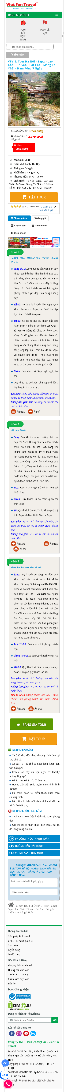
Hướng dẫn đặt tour (18, 970)
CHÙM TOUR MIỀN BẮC (29, 905)
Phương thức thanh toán (20, 965)
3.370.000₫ (35, 137)
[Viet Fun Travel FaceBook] (11, 1033)
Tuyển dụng (14, 949)
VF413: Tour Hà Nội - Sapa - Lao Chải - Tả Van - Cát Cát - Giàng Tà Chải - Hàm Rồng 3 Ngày (31, 64)
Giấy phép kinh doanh (19, 936)
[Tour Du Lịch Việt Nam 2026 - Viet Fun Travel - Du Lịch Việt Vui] (21, 5)
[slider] (17, 206)
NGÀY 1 (15, 252)
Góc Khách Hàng (17, 960)
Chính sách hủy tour (18, 979)
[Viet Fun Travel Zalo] (32, 1033)
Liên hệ (12, 983)
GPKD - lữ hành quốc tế (20, 940)
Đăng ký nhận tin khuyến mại (24, 1013)
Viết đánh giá (46, 210)
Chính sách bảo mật (18, 974)
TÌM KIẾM (18, 54)
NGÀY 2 (15, 424)
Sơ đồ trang (14, 954)
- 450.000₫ (21, 149)
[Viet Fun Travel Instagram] (18, 1033)
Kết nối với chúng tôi (19, 1027)
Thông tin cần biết (18, 931)
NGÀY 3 (15, 561)
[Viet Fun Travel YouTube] (25, 1033)
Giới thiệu (13, 945)
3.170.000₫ (36, 131)
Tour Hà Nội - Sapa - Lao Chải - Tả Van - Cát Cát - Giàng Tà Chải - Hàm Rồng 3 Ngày (33, 909)
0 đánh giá (46, 206)
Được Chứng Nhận (18, 989)
